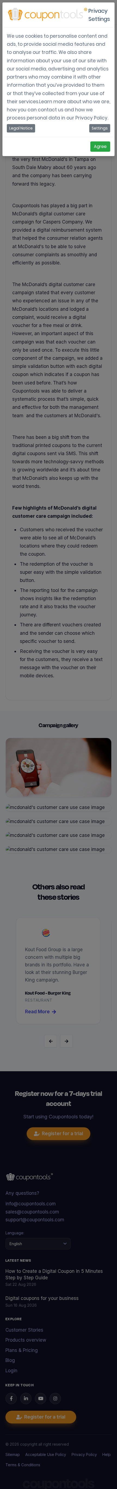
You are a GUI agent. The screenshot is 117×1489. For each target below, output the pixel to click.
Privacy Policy (91, 118)
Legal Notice (21, 128)
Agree (100, 146)
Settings (100, 128)
